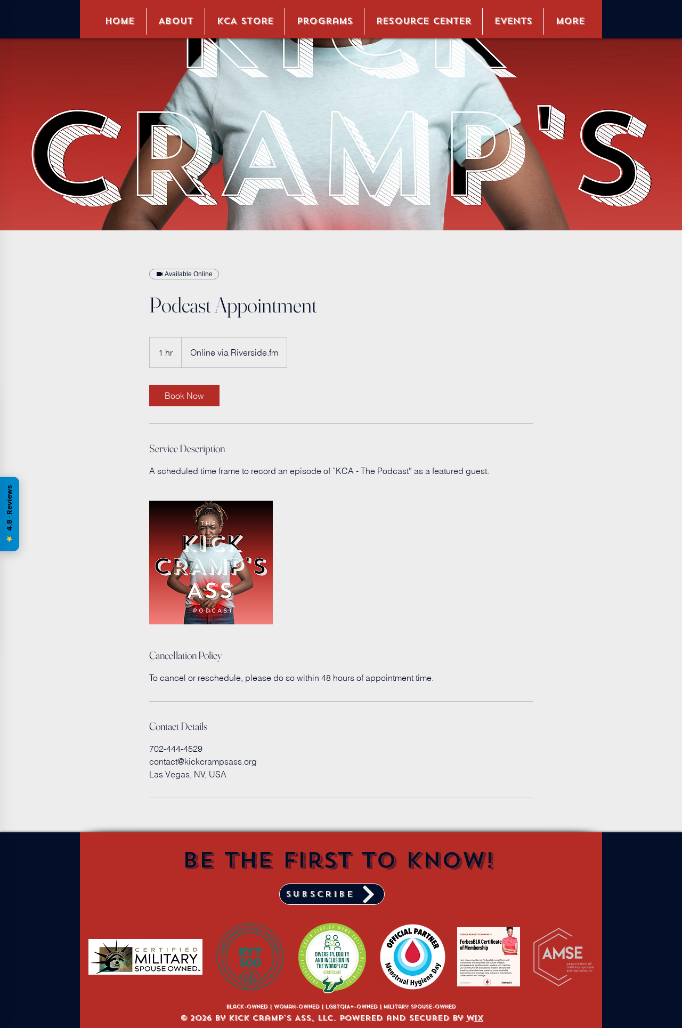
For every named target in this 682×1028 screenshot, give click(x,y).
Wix (474, 1018)
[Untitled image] (211, 562)
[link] (184, 395)
